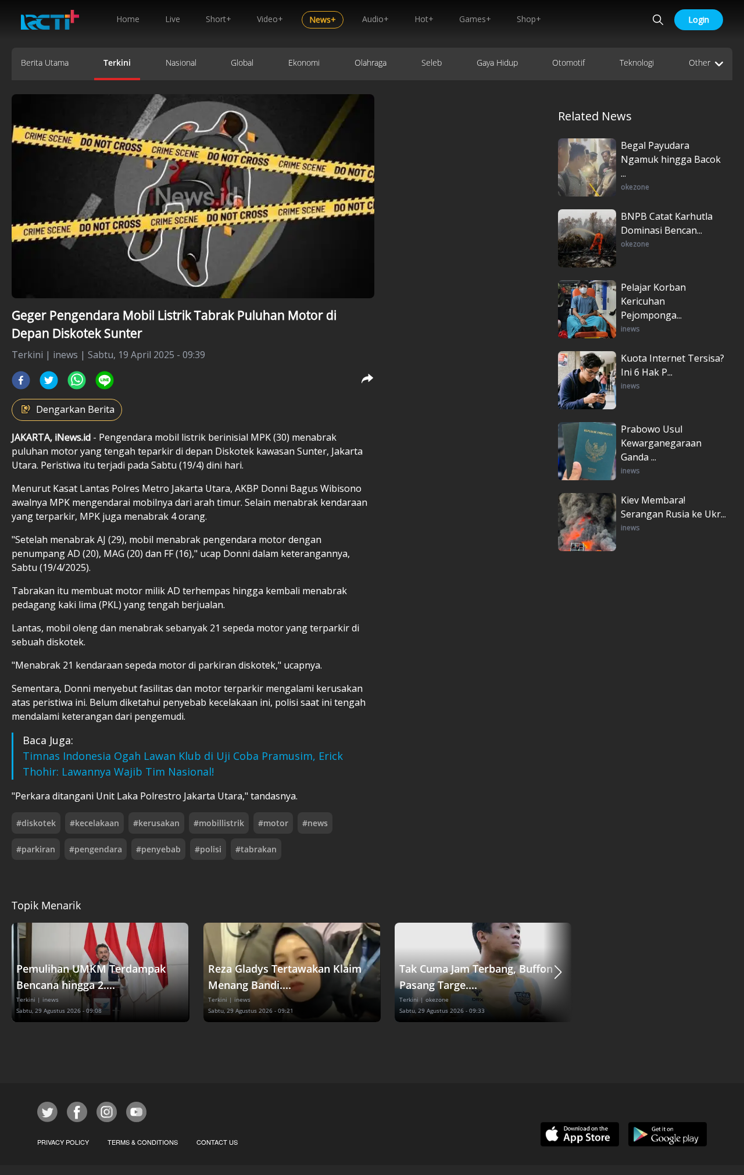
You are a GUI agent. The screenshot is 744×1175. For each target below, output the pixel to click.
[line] (104, 380)
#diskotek (36, 822)
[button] (558, 972)
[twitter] (49, 380)
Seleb (431, 62)
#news (315, 822)
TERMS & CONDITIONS (143, 1142)
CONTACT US (217, 1142)
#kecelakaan (94, 822)
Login (698, 19)
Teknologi (637, 62)
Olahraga (371, 62)
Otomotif (568, 62)
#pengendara (95, 849)
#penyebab (158, 849)
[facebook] (21, 380)
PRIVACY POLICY (63, 1142)
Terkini (117, 62)
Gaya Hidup (497, 62)
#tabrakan (256, 849)
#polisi (208, 849)
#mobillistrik (219, 822)
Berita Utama (45, 62)
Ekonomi (304, 62)
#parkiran (35, 849)
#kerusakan (156, 822)
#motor (273, 822)
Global (242, 62)
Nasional (181, 62)
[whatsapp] (76, 380)
